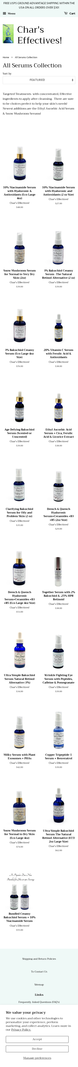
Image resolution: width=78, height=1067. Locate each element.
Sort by (7, 74)
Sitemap (39, 985)
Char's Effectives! (39, 35)
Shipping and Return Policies (39, 959)
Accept (37, 1039)
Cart (72, 13)
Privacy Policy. (21, 1029)
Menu (11, 13)
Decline (37, 1048)
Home (6, 57)
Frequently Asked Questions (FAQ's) (39, 1002)
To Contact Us (39, 972)
